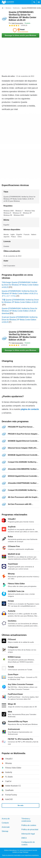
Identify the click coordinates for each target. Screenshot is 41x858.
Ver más (20, 805)
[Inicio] (2, 8)
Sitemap (5, 831)
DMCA (24, 838)
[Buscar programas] (34, 2)
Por (16, 23)
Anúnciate (6, 827)
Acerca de (6, 819)
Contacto (5, 823)
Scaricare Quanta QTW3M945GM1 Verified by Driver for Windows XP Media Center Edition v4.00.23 (20, 319)
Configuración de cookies (28, 843)
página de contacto (30, 409)
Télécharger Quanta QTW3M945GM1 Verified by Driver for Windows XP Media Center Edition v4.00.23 (20, 284)
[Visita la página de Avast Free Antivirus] (20, 30)
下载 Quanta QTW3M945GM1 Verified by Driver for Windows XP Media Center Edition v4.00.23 (20, 301)
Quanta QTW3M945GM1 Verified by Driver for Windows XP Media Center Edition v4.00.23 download (19, 310)
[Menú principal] (39, 2)
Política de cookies (28, 825)
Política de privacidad (29, 829)
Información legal (28, 834)
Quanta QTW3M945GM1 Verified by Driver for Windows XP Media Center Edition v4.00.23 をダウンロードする (20, 293)
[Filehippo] (8, 2)
